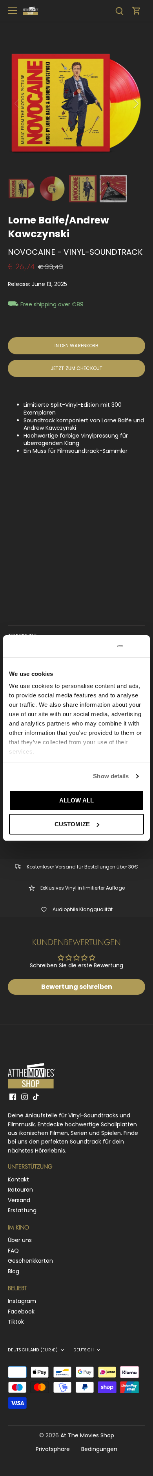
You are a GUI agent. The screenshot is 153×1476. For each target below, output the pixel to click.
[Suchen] (119, 10)
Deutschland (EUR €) (33, 1350)
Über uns (20, 1240)
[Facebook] (12, 1097)
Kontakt (18, 1179)
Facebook (21, 1311)
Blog (13, 1271)
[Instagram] (24, 1097)
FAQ (13, 1250)
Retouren (20, 1190)
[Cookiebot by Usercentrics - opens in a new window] (92, 646)
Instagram (22, 1301)
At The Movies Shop (87, 1435)
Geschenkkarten (30, 1261)
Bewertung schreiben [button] (76, 986)
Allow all (76, 800)
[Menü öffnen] (12, 10)
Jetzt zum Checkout (76, 368)
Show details (111, 776)
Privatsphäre (53, 1449)
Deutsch (83, 1350)
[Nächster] (135, 103)
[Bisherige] (17, 103)
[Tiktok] (36, 1097)
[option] (76, 103)
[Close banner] (141, 646)
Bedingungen (99, 1449)
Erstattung (22, 1210)
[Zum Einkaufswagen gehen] (136, 10)
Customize (72, 824)
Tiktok (16, 1322)
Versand (19, 1200)
